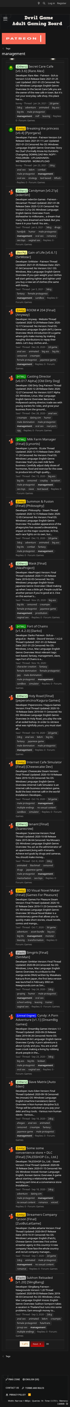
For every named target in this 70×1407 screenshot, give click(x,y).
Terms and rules (34, 1388)
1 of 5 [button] (25, 1344)
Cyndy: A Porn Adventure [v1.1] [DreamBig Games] (37, 1019)
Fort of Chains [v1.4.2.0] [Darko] (32, 628)
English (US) (32, 1379)
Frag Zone (14, 1379)
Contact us (12, 1388)
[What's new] (39, 3)
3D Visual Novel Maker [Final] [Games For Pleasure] (38, 892)
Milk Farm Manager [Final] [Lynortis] (36, 441)
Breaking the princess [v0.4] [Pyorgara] (37, 130)
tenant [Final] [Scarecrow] (32, 826)
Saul (18, 227)
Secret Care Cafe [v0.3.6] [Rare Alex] (34, 68)
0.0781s (54, 1400)
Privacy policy (17, 1395)
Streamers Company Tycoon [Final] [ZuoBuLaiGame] (36, 1219)
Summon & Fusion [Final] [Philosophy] (35, 503)
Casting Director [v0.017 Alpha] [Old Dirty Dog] (38, 378)
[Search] (44, 3)
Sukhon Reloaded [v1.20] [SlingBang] (34, 1279)
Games (31, 120)
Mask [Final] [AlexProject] (31, 565)
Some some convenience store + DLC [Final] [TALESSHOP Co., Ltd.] (37, 1152)
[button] (5, 18)
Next (36, 1344)
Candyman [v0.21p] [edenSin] (37, 192)
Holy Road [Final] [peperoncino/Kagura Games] (38, 698)
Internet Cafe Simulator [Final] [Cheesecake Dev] (39, 764)
